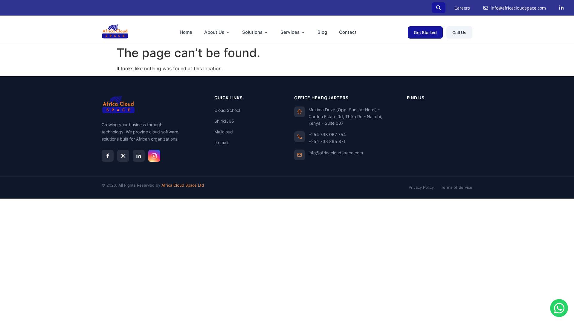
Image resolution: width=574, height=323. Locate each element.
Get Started (425, 32)
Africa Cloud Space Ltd (182, 185)
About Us (214, 32)
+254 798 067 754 (327, 134)
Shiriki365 (224, 121)
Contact (348, 32)
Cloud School (227, 110)
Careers (462, 8)
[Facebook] (108, 156)
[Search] (438, 7)
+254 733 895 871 (327, 141)
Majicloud (223, 131)
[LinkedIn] (561, 7)
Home (186, 32)
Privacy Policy (421, 187)
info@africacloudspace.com (518, 8)
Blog (322, 32)
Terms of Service (456, 187)
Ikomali (221, 142)
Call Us (459, 32)
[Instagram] (154, 156)
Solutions (252, 32)
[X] (123, 156)
